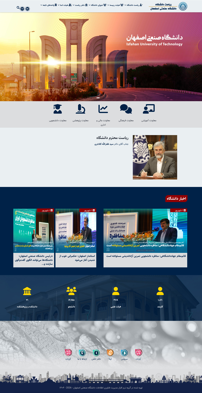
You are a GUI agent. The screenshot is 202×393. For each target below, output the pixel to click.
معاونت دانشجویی (57, 121)
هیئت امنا (64, 5)
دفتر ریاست (79, 5)
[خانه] (168, 6)
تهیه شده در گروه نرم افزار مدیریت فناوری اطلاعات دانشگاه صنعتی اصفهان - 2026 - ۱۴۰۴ (101, 388)
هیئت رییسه (114, 5)
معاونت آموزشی (148, 121)
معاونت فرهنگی (126, 121)
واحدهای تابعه (48, 5)
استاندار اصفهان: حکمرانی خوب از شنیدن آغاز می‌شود (77, 258)
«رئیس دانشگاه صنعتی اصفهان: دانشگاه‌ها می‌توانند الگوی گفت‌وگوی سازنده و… (34, 260)
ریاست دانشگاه (133, 5)
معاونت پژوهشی (80, 121)
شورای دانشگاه (96, 5)
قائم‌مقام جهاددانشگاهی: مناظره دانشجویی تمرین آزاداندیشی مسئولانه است (146, 256)
